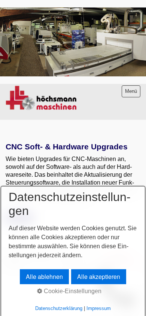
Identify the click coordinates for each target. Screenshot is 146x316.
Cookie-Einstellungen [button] (71, 291)
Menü (131, 91)
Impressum (98, 308)
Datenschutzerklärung (58, 308)
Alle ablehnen (44, 276)
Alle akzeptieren (98, 276)
